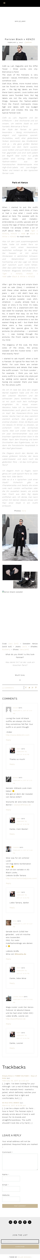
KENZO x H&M (18, 234)
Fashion (28, 42)
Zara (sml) (13, 644)
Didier (15, 708)
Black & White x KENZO (23, 276)
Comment (7, 1152)
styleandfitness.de (22, 805)
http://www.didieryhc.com (17, 735)
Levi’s (24, 646)
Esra (24, 511)
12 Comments (8, 688)
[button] (20, 3)
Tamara (16, 847)
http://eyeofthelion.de (16, 1019)
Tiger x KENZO (12, 274)
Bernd (15, 777)
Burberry (6, 649)
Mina (15, 921)
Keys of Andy (20, 21)
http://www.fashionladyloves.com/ (21, 878)
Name (5, 1174)
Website (6, 1195)
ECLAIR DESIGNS (24, 1257)
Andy (19, 749)
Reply (8, 740)
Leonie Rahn (18, 996)
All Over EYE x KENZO (10, 1103)
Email (5, 1185)
